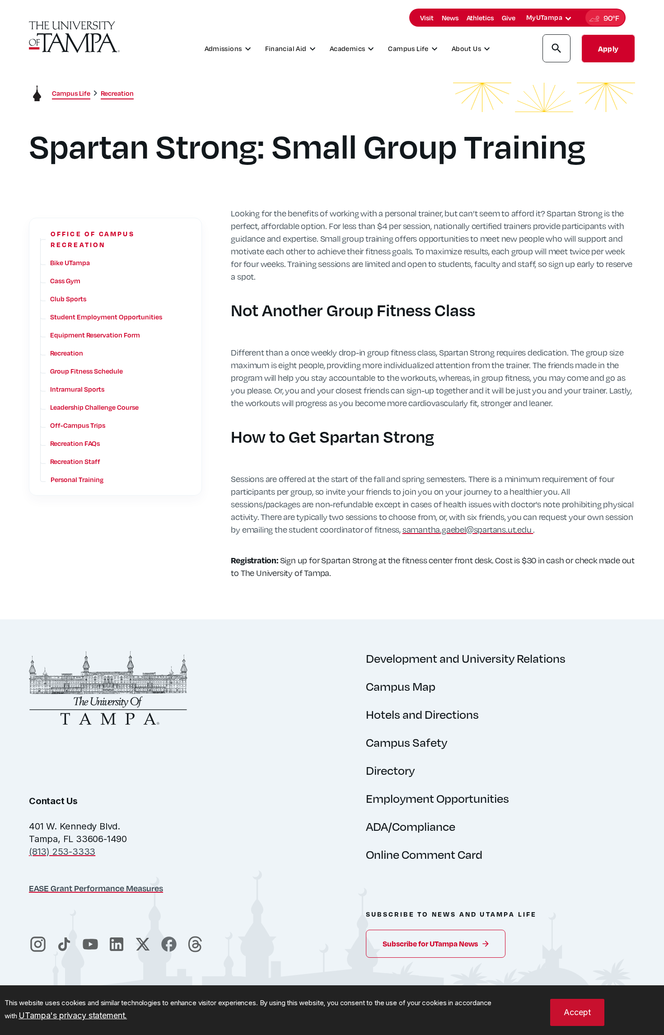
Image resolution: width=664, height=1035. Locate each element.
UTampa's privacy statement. (73, 1015)
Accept (577, 1012)
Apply (608, 48)
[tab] (568, 18)
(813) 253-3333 (62, 851)
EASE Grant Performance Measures (96, 888)
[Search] (556, 49)
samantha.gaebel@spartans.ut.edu (467, 529)
